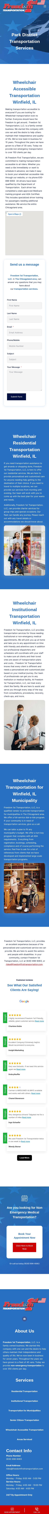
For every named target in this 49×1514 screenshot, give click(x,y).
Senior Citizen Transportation (24, 1420)
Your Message (13, 367)
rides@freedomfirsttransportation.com (24, 964)
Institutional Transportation (24, 1401)
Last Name (12, 313)
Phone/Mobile (13, 340)
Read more (39, 1021)
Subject (10, 353)
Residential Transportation (24, 1391)
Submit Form (16, 396)
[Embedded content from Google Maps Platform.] (24, 233)
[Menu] (45, 6)
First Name (12, 300)
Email (9, 327)
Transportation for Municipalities (24, 1410)
